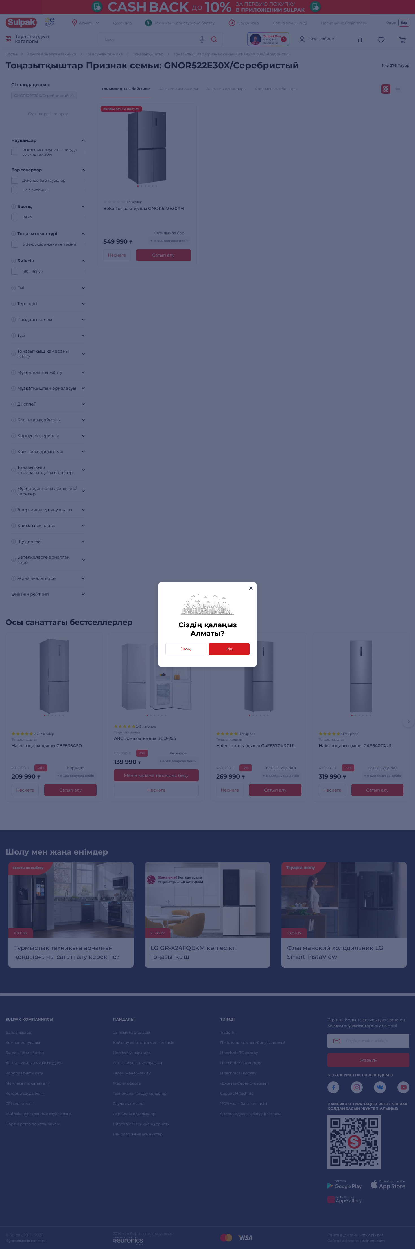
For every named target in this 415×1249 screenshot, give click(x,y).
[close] (250, 588)
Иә (229, 649)
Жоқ (186, 649)
